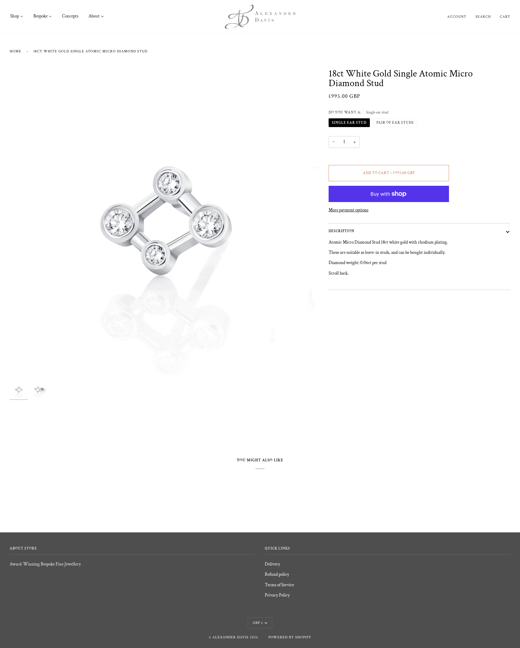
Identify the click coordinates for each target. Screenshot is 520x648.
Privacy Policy (277, 595)
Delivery (272, 564)
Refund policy (277, 574)
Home (15, 51)
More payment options (348, 210)
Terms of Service (279, 585)
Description (341, 231)
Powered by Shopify (289, 637)
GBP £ (258, 623)
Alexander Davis (230, 637)
